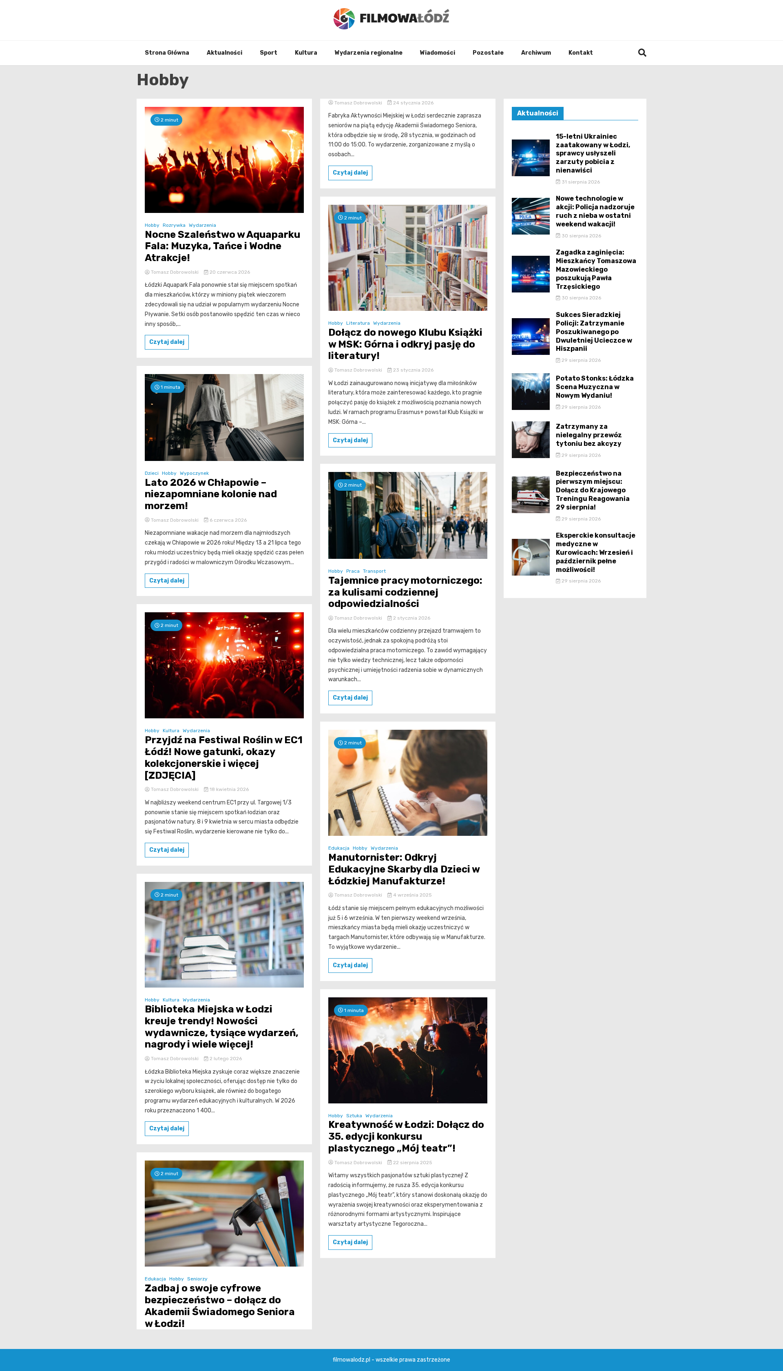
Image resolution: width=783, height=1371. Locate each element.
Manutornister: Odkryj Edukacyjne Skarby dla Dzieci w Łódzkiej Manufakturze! (404, 869)
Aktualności (224, 52)
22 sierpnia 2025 (412, 1162)
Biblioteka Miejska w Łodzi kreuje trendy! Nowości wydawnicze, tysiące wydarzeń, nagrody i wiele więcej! (222, 1026)
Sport (268, 52)
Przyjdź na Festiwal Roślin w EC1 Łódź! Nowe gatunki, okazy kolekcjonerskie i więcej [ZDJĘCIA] (224, 757)
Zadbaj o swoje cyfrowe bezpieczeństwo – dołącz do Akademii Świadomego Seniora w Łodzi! (220, 1305)
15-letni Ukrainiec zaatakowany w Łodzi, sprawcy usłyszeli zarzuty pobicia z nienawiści (593, 153)
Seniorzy (197, 1279)
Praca (353, 571)
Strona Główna (167, 52)
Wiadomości (437, 52)
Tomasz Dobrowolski (175, 272)
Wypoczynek (194, 473)
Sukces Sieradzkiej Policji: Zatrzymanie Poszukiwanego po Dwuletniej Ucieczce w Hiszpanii (594, 331)
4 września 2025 (412, 895)
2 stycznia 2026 (411, 618)
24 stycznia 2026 (413, 103)
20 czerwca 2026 (229, 272)
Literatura (358, 323)
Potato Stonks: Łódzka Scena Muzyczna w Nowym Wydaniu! (595, 386)
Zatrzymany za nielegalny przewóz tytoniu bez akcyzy (589, 435)
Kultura (306, 52)
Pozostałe (488, 52)
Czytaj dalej (166, 342)
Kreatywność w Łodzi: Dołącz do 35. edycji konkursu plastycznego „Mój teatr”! (406, 1136)
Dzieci (152, 473)
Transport (374, 571)
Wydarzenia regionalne (369, 52)
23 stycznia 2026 (413, 370)
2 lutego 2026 (225, 1058)
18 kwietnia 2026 (228, 789)
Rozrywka (174, 225)
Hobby (152, 225)
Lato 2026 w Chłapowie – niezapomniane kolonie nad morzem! (211, 494)
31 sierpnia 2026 (580, 182)
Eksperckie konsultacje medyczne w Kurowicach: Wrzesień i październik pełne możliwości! (595, 552)
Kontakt (580, 52)
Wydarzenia (202, 225)
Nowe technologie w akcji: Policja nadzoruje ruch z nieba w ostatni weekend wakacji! (595, 211)
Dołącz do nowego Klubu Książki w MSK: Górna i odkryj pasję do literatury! (405, 344)
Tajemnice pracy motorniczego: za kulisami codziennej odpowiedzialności (405, 592)
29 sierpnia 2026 (580, 360)
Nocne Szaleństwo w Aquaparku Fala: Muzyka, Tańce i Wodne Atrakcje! (222, 246)
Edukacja (155, 1279)
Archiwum (536, 52)
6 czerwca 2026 (227, 520)
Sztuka (354, 1116)
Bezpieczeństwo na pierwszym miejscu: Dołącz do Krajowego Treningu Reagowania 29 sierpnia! (593, 490)
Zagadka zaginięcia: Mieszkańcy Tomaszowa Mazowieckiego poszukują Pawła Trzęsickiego (596, 269)
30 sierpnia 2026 (580, 236)
